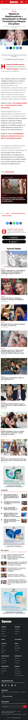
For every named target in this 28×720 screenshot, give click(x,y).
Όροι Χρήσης (18, 673)
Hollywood (17, 631)
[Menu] (2, 2)
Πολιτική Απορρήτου (16, 714)
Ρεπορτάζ (3, 629)
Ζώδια (16, 643)
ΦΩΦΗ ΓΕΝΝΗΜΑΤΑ (6, 215)
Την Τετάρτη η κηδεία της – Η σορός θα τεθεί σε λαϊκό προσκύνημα (14, 105)
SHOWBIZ (14, 11)
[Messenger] (17, 48)
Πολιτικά (3, 662)
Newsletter (3, 671)
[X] (9, 685)
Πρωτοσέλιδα (5, 656)
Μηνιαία (17, 650)
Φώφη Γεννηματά (12, 69)
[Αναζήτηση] (26, 2)
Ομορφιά (3, 645)
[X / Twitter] (10, 48)
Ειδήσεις (3, 627)
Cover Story (4, 635)
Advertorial (3, 668)
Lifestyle (4, 643)
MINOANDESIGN (16, 717)
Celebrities (17, 629)
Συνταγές (3, 650)
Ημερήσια (17, 645)
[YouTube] (12, 685)
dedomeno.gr (9, 172)
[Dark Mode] (22, 2)
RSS (2, 673)
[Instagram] (6, 685)
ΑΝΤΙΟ (7, 213)
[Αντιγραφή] (20, 48)
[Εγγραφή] (24, 706)
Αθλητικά (3, 658)
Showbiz (17, 627)
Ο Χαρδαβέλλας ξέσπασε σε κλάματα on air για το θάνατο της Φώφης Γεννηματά (12, 136)
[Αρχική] (6, 621)
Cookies (24, 714)
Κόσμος (3, 633)
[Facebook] (7, 48)
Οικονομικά (4, 660)
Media (16, 633)
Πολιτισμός (18, 639)
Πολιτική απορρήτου (19, 675)
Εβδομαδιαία (18, 648)
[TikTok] (15, 685)
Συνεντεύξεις (17, 660)
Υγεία (2, 648)
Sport (3, 639)
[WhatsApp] (14, 48)
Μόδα (2, 652)
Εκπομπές (17, 658)
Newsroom (17, 26)
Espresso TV (18, 656)
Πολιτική (3, 631)
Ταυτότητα (17, 668)
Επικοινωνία (17, 671)
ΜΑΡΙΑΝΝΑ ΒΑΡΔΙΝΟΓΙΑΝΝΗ (18, 213)
